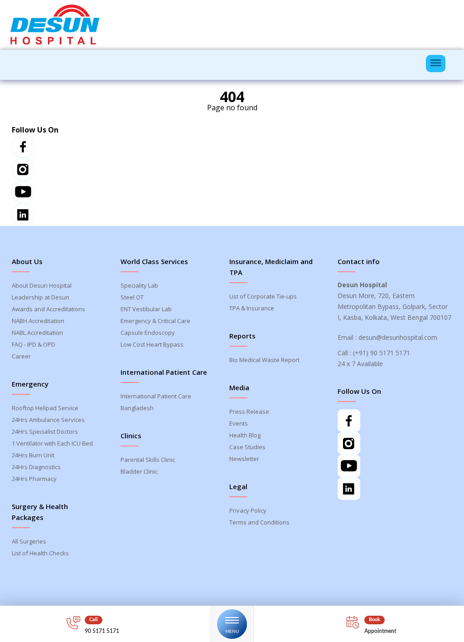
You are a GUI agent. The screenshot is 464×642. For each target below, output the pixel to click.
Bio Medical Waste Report (264, 360)
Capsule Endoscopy (148, 332)
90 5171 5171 (102, 631)
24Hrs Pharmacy (34, 479)
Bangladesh (137, 408)
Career (21, 356)
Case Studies (247, 447)
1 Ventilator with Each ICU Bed (52, 443)
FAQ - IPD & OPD (33, 344)
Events (238, 423)
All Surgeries (29, 541)
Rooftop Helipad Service (45, 408)
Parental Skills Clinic (148, 460)
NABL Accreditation (37, 332)
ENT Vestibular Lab (146, 309)
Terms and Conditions (259, 522)
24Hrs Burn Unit (33, 455)
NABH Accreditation (38, 321)
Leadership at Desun (40, 297)
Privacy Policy (247, 510)
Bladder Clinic (139, 471)
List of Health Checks (40, 553)
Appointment (380, 631)
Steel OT (132, 297)
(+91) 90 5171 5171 (381, 352)
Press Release (249, 411)
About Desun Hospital (42, 285)
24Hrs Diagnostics (36, 467)
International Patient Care (156, 396)
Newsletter (244, 459)
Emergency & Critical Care (155, 321)
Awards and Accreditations (48, 309)
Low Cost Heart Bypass (152, 344)
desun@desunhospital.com (397, 337)
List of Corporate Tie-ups (263, 296)
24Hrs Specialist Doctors (45, 431)
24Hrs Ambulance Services (48, 420)
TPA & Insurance (251, 308)
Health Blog (245, 435)
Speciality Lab (139, 285)
